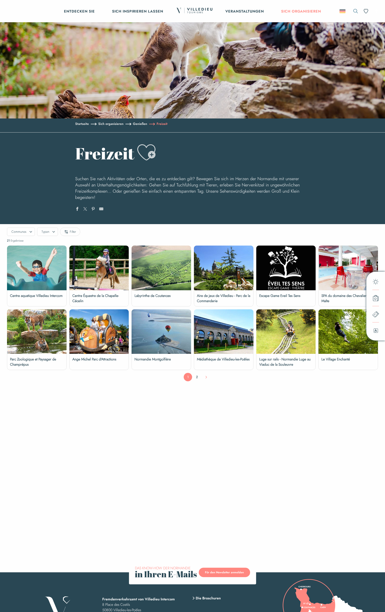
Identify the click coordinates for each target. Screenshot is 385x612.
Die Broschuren (208, 598)
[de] (342, 11)
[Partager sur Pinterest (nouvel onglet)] (93, 209)
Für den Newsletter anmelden (224, 572)
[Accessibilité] (376, 11)
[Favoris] (366, 11)
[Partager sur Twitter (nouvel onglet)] (85, 209)
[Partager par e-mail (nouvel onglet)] (101, 209)
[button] (355, 11)
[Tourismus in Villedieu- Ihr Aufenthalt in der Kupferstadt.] (194, 11)
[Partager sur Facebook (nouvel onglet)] (77, 209)
